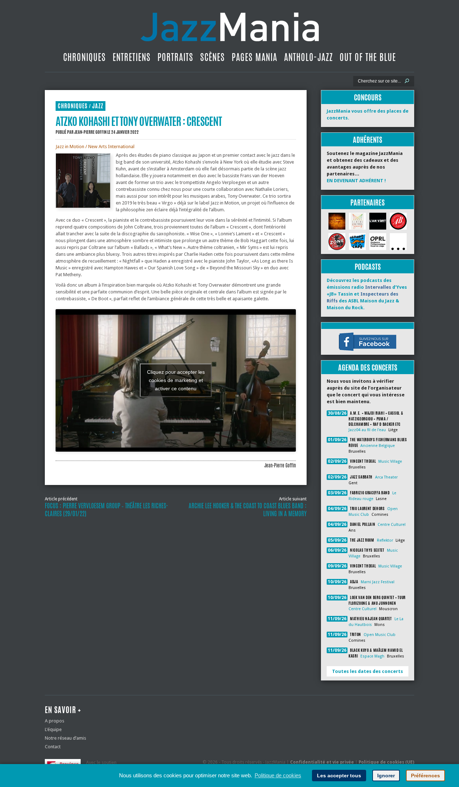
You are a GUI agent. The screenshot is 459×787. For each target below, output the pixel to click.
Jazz (97, 106)
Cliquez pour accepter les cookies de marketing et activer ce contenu (176, 380)
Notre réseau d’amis (65, 738)
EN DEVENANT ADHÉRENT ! (356, 180)
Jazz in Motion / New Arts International (95, 146)
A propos (54, 721)
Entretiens (132, 57)
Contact (53, 746)
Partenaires (367, 202)
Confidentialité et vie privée (322, 762)
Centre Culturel (392, 524)
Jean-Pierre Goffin (90, 132)
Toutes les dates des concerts (367, 671)
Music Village (390, 461)
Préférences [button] (425, 775)
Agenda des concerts (367, 367)
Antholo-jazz (308, 57)
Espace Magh (372, 656)
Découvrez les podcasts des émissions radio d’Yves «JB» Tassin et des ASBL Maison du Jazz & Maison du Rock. (367, 294)
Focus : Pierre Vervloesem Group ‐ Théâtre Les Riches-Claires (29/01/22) (106, 509)
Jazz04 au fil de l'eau (367, 430)
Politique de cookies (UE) (386, 762)
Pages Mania (254, 57)
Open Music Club (380, 634)
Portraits (175, 57)
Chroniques (84, 57)
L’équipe (53, 729)
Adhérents (367, 140)
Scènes (212, 57)
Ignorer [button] (386, 775)
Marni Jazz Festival (377, 582)
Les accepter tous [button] (339, 775)
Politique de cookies (278, 775)
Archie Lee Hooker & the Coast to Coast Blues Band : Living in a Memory (248, 509)
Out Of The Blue (368, 57)
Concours (368, 97)
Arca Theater (386, 477)
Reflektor (385, 540)
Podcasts (368, 266)
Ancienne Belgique (377, 445)
